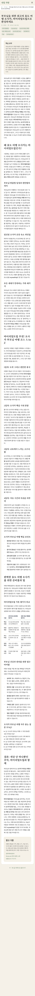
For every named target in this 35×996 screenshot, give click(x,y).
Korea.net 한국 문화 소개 (13, 856)
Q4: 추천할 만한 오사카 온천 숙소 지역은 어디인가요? (17, 748)
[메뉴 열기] (32, 2)
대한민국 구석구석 (11, 859)
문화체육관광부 (10, 853)
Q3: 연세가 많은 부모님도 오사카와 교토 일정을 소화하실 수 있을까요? (17, 743)
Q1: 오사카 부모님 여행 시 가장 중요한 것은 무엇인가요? (17, 732)
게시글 (5, 7)
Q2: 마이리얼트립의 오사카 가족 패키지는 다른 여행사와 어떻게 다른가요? (17, 737)
